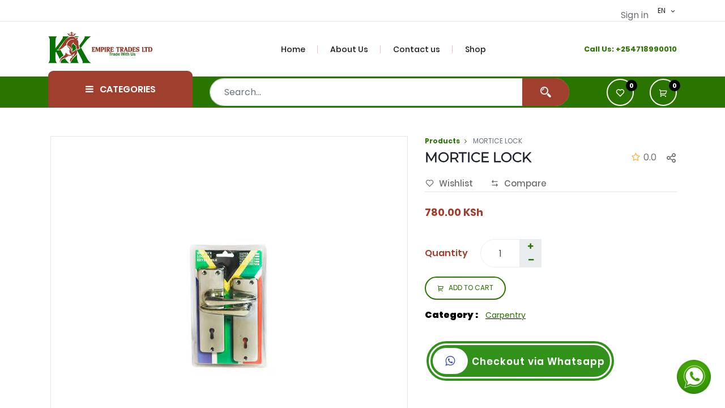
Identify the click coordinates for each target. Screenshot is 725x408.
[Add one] (530, 246)
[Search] (545, 92)
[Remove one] (530, 260)
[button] (663, 92)
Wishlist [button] (456, 183)
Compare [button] (525, 183)
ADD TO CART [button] (471, 287)
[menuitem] (299, 49)
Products (442, 141)
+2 (620, 49)
